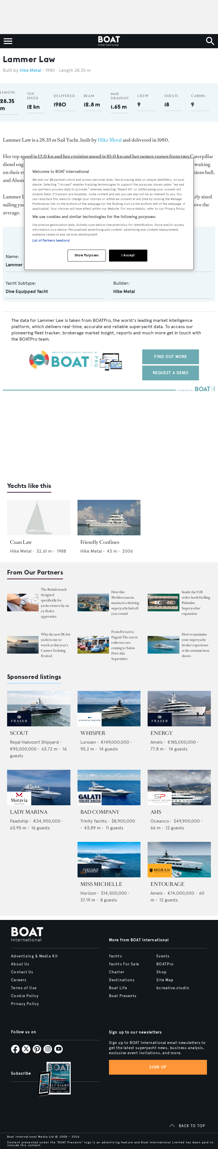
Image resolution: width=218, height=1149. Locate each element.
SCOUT (19, 733)
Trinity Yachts (93, 821)
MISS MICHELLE (101, 884)
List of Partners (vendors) (51, 240)
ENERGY (161, 733)
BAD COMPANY (100, 812)
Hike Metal (30, 70)
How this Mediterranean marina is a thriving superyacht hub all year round (125, 603)
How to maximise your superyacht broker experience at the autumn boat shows (195, 645)
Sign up (157, 1067)
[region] (109, 214)
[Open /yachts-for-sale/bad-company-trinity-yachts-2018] (109, 787)
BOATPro (165, 964)
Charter (116, 972)
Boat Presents (123, 996)
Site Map (164, 980)
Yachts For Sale (124, 964)
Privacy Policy (25, 1004)
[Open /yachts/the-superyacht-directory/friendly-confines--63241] (109, 517)
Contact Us (22, 972)
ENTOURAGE (167, 884)
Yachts (115, 956)
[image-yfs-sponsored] (19, 724)
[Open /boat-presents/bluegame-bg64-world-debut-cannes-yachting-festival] (23, 645)
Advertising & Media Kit (34, 956)
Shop (161, 972)
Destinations (122, 980)
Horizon (88, 893)
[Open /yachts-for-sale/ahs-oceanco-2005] (179, 787)
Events (162, 956)
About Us (20, 964)
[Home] (109, 41)
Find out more (170, 356)
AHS (155, 812)
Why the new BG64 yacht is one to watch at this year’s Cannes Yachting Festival (55, 645)
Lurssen (88, 742)
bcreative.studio (172, 988)
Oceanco (159, 821)
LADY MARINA (28, 812)
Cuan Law (21, 542)
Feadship (19, 821)
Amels (156, 742)
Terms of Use (23, 988)
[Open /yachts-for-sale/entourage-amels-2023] (179, 859)
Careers (18, 980)
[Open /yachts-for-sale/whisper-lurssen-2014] (109, 708)
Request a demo (171, 372)
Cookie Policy (25, 996)
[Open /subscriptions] (49, 1079)
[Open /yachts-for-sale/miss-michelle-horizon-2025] (109, 859)
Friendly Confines (99, 542)
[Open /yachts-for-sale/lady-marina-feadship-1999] (38, 787)
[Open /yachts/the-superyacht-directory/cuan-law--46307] (38, 517)
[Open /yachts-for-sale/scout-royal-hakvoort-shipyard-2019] (38, 708)
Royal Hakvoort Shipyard (34, 742)
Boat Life (118, 988)
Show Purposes (86, 255)
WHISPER (92, 733)
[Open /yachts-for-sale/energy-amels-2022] (179, 708)
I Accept (128, 255)
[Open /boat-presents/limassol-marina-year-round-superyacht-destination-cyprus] (93, 602)
